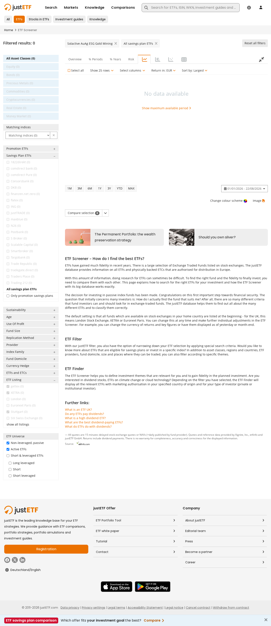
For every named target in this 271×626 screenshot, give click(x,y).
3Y (109, 188)
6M (90, 188)
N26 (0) (16, 226)
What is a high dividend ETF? (85, 418)
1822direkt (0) (20, 162)
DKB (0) (16, 187)
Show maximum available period (165, 108)
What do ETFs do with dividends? (88, 426)
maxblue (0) (19, 219)
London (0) (18, 399)
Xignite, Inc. (242, 434)
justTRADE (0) (20, 213)
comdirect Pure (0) (24, 175)
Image (257, 201)
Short (17, 469)
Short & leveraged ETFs (27, 455)
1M (69, 188)
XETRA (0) (17, 393)
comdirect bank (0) (24, 168)
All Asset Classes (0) (20, 58)
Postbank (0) (19, 232)
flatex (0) (17, 200)
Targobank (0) (20, 257)
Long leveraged (24, 463)
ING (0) (15, 207)
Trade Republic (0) (24, 264)
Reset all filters (255, 43)
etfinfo (253, 434)
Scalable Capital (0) (24, 245)
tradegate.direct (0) (24, 270)
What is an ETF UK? (78, 410)
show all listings (18, 424)
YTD (119, 188)
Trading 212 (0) (21, 283)
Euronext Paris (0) (23, 405)
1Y (99, 188)
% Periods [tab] (96, 59)
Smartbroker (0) (22, 251)
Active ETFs (18, 449)
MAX (131, 188)
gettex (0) (17, 386)
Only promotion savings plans (32, 296)
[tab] (144, 59)
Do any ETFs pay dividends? (84, 414)
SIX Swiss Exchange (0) (26, 418)
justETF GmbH (73, 438)
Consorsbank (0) (22, 181)
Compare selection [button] (83, 213)
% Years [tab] (115, 59)
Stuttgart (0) (19, 412)
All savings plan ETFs (22, 289)
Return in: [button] (161, 70)
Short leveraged (24, 476)
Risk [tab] (131, 59)
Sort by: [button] (193, 70)
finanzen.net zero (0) (25, 194)
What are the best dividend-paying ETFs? (94, 422)
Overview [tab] (75, 59)
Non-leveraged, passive (27, 443)
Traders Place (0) (22, 276)
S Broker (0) (19, 238)
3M (79, 188)
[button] (53, 135)
